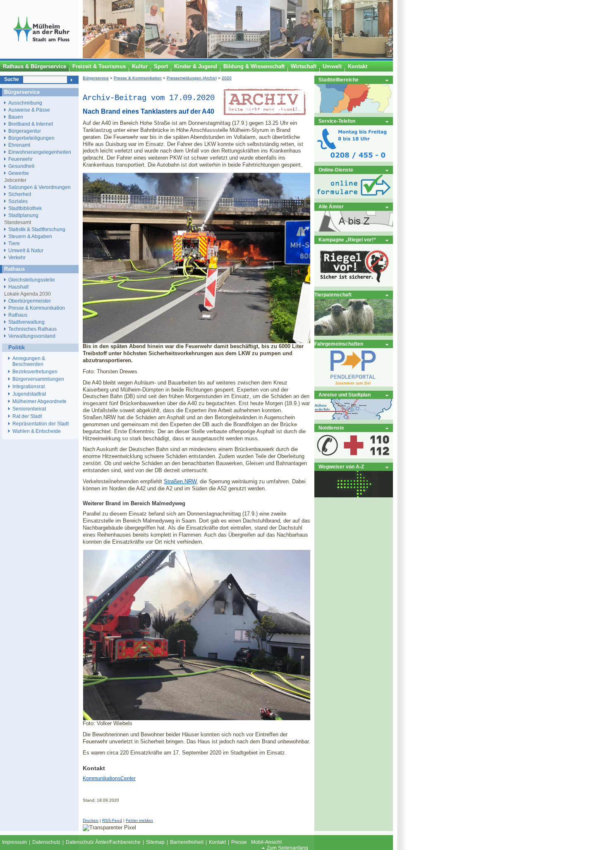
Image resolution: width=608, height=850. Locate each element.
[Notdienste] (353, 457)
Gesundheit (21, 166)
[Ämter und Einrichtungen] (353, 230)
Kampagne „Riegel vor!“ (347, 239)
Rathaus (17, 315)
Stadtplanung (23, 215)
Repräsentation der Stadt (40, 424)
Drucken (90, 820)
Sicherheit (19, 194)
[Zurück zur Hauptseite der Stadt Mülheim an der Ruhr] (41, 57)
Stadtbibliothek (25, 208)
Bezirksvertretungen (34, 372)
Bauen (15, 116)
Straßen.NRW (180, 481)
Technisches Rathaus (32, 329)
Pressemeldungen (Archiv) (192, 78)
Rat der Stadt (27, 416)
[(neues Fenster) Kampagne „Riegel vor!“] (353, 285)
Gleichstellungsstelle (31, 279)
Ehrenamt (19, 145)
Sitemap (155, 842)
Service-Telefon (336, 121)
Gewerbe (18, 173)
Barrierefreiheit (186, 842)
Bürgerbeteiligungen (31, 138)
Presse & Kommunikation (138, 78)
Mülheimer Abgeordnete (39, 401)
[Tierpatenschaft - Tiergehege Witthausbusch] (353, 334)
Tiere (14, 243)
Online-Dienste (335, 169)
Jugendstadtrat (29, 394)
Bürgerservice (96, 78)
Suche (11, 79)
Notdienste (331, 427)
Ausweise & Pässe (29, 109)
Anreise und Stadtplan (344, 394)
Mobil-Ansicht (266, 842)
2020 (227, 78)
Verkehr (17, 257)
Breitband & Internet (30, 124)
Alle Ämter (331, 206)
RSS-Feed (112, 820)
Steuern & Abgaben (30, 236)
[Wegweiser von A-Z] (353, 495)
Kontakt (217, 842)
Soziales (18, 201)
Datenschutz (46, 842)
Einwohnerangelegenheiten (39, 152)
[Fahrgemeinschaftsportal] (353, 385)
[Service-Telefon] (353, 160)
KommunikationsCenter (109, 778)
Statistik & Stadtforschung (36, 229)
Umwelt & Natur (25, 250)
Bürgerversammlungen (38, 379)
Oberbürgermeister (29, 300)
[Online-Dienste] (353, 196)
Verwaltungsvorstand (31, 336)
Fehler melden (139, 820)
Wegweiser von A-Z (341, 466)
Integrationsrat (28, 386)
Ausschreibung (25, 102)
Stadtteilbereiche (338, 79)
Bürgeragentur (24, 131)
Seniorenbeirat (29, 409)
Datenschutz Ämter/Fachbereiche (103, 842)
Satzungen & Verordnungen (39, 187)
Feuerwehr (20, 159)
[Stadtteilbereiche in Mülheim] (353, 111)
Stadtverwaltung (26, 322)
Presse (239, 842)
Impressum (14, 842)
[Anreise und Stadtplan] (353, 418)
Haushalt (18, 286)
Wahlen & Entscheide (36, 431)
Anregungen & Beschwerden (28, 361)
